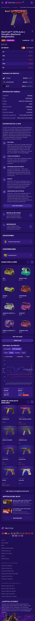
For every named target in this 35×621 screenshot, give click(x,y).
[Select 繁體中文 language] (32, 533)
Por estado (7, 349)
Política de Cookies (6, 553)
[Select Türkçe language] (23, 533)
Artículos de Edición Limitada (9, 573)
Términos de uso (6, 551)
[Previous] (28, 262)
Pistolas (15, 7)
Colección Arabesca (6, 565)
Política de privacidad (7, 548)
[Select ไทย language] (19, 536)
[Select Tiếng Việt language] (26, 533)
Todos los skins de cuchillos (9, 596)
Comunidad (4, 543)
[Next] (32, 262)
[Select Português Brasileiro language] (20, 533)
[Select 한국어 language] (16, 536)
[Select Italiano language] (14, 533)
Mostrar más (17, 518)
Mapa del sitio (5, 558)
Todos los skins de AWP (8, 594)
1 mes (11, 352)
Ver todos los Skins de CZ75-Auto (17, 491)
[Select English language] (2, 533)
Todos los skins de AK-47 (8, 588)
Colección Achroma (6, 576)
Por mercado (17, 349)
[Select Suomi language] (21, 536)
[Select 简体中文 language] (29, 533)
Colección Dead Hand (7, 571)
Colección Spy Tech (6, 568)
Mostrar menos (17, 205)
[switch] (23, 48)
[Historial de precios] (20, 73)
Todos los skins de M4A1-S (8, 591)
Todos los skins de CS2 (7, 586)
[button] (9, 415)
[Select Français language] (11, 533)
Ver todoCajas (17, 336)
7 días (6, 352)
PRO (2, 545)
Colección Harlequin (7, 579)
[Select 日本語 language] (13, 536)
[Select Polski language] (17, 533)
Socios (3, 556)
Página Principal (5, 7)
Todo (23, 352)
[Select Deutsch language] (8, 533)
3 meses (17, 352)
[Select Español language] (5, 533)
